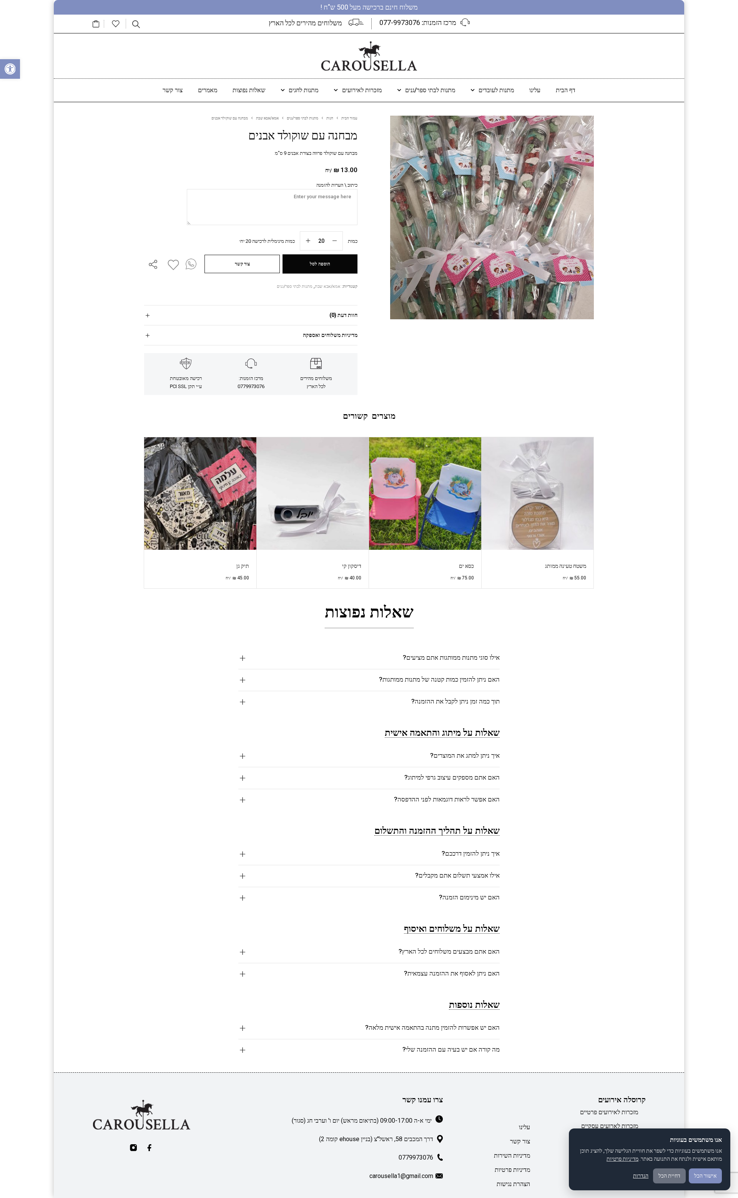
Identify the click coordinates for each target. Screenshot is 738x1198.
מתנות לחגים (303, 90)
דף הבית (565, 90)
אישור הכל (705, 1176)
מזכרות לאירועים (362, 90)
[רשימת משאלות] (116, 24)
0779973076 (416, 1157)
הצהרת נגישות (513, 1184)
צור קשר (173, 90)
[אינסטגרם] (133, 1148)
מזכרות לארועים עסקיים (609, 1126)
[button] (10, 69)
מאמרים (207, 90)
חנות (329, 118)
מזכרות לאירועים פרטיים (609, 1112)
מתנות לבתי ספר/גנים (430, 90)
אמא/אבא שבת (267, 118)
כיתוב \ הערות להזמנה (336, 185)
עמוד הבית (349, 118)
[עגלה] (96, 24)
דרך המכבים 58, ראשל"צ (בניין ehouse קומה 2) (376, 1139)
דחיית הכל (669, 1176)
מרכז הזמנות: (417, 22)
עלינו (534, 90)
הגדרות (640, 1176)
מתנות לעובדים (496, 90)
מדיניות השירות (512, 1155)
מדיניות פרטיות (512, 1169)
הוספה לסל (320, 264)
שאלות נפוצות (249, 90)
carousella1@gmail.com (401, 1176)
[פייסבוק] (149, 1148)
